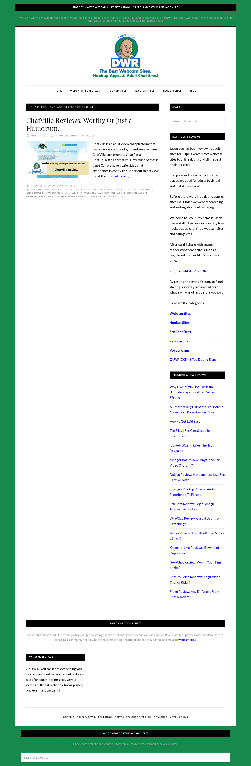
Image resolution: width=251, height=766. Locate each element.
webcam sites (187, 639)
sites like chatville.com (105, 196)
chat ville (65, 189)
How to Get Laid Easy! (185, 421)
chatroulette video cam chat (135, 189)
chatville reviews (90, 192)
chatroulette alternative (93, 189)
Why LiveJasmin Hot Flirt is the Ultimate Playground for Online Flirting (192, 392)
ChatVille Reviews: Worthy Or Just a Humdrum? (79, 124)
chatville (69, 192)
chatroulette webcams (43, 192)
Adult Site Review (43, 185)
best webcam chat (44, 189)
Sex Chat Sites (67, 185)
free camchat (77, 196)
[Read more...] (119, 176)
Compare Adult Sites (125, 56)
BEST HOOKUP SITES (111, 717)
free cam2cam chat (52, 196)
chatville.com (114, 192)
